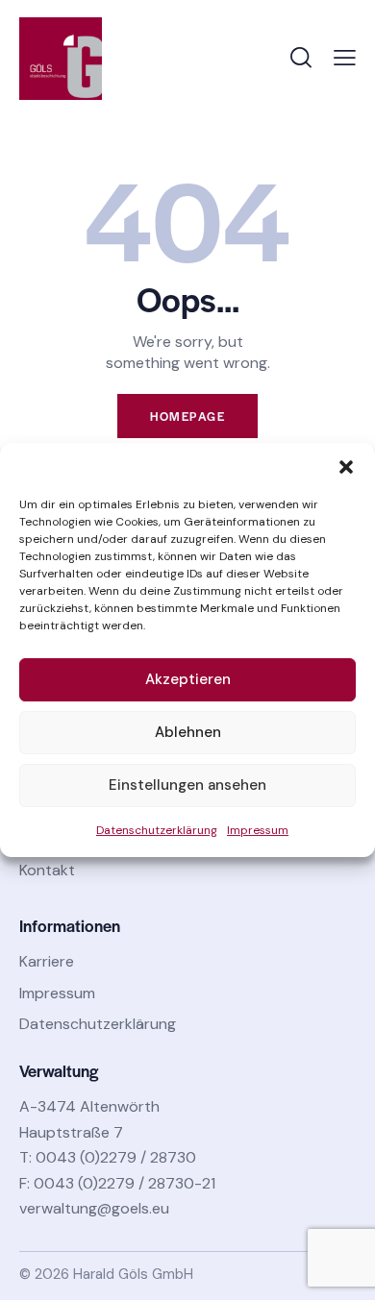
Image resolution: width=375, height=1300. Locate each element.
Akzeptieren (188, 679)
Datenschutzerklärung (156, 830)
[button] (346, 467)
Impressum (257, 830)
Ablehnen (188, 732)
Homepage (187, 416)
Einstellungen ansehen (187, 785)
